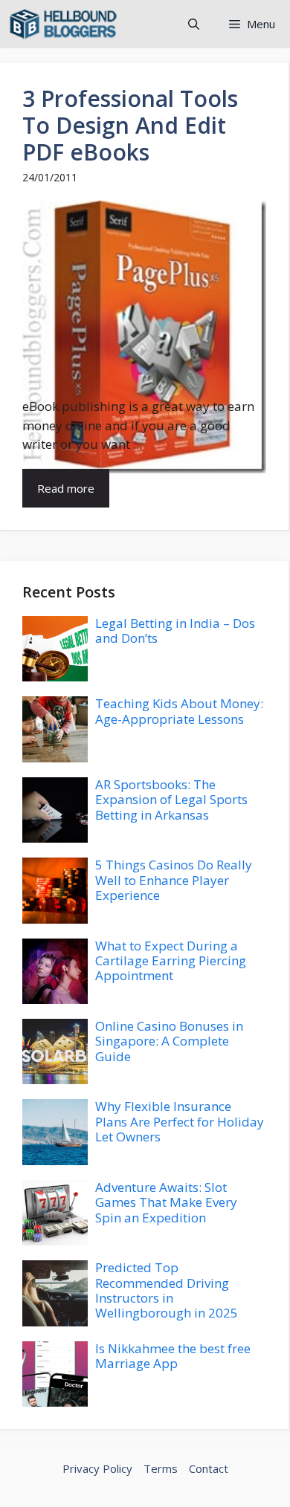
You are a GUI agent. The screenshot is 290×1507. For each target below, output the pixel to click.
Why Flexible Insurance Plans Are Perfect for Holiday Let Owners (179, 1121)
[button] (193, 24)
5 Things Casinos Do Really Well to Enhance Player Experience (173, 880)
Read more (65, 488)
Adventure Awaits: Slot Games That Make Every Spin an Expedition (166, 1202)
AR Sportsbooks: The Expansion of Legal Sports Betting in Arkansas (171, 799)
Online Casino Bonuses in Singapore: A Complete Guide (169, 1041)
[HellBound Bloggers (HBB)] (63, 24)
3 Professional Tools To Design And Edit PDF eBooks (130, 125)
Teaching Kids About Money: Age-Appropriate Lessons (179, 711)
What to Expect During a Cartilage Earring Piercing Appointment (170, 961)
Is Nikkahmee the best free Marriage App (173, 1356)
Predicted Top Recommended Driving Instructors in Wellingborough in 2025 (166, 1290)
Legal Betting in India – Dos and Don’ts (175, 630)
